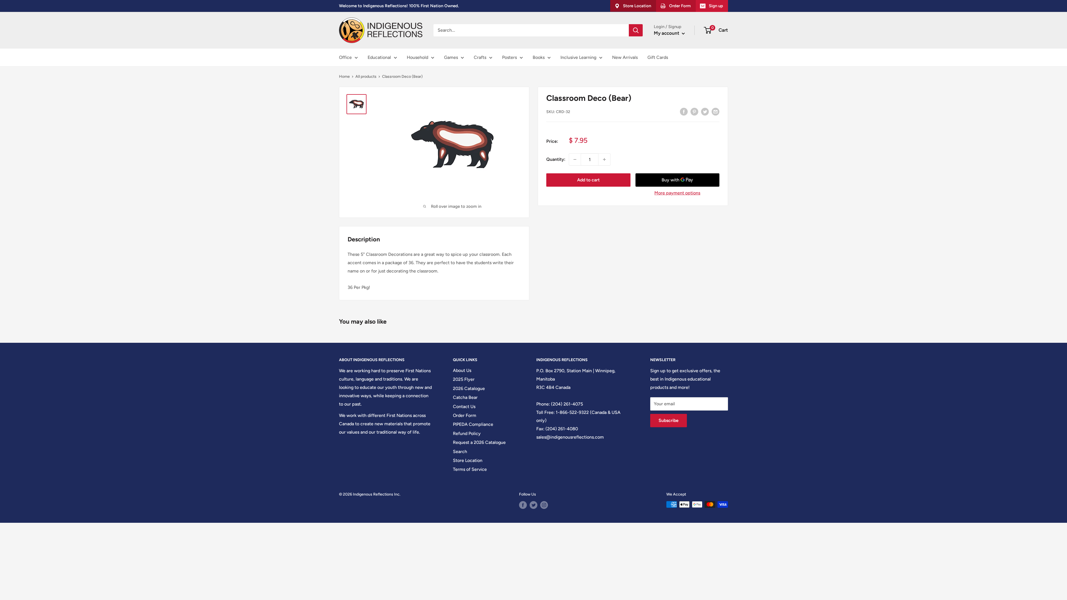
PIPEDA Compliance (473, 424)
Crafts (480, 57)
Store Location (467, 460)
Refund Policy (467, 433)
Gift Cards (657, 57)
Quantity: (555, 159)
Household (417, 57)
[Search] (636, 30)
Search (460, 451)
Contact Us (464, 406)
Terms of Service (470, 469)
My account (667, 33)
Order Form (464, 415)
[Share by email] (715, 111)
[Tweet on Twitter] (705, 111)
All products (366, 76)
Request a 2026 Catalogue (479, 442)
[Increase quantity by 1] (604, 159)
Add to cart (588, 179)
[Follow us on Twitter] (533, 505)
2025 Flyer (464, 379)
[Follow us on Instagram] (544, 505)
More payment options (677, 193)
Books (539, 57)
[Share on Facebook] (684, 111)
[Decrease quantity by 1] (575, 159)
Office (345, 57)
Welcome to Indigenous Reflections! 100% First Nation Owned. (399, 5)
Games (451, 57)
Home (344, 76)
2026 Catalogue (469, 388)
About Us (462, 370)
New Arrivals (625, 57)
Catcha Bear (465, 397)
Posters (509, 57)
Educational (379, 57)
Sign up (716, 5)
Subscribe (669, 420)
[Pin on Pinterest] (694, 111)
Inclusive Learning (578, 57)
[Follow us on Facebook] (523, 505)
